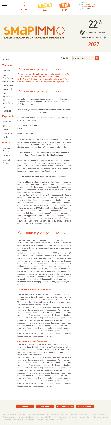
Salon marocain (62, 414)
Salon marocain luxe (99, 414)
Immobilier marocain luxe (45, 419)
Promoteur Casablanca (26, 417)
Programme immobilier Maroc (66, 417)
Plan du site (60, 419)
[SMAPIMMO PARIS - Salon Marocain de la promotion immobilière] (34, 41)
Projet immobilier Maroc (44, 417)
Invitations (45, 407)
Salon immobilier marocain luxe (14, 414)
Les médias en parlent (7, 87)
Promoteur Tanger (85, 417)
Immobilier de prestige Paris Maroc (34, 289)
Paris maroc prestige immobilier (42, 90)
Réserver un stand (8, 128)
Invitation (6, 70)
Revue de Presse (7, 149)
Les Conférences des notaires (8, 78)
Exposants (7, 121)
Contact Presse (6, 161)
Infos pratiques (6, 109)
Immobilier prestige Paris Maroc (33, 341)
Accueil (5, 59)
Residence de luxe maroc (80, 414)
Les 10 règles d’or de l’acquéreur (7, 98)
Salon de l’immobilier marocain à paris (40, 414)
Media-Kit (6, 155)
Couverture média (7, 135)
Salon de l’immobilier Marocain (23, 419)
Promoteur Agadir (9, 417)
